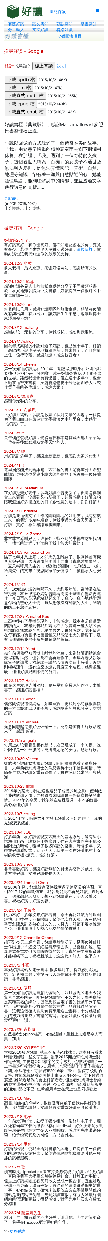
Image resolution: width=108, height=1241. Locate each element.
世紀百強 (58, 11)
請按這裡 (85, 249)
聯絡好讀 (64, 29)
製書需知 (89, 24)
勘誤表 (10, 198)
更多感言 (18, 1231)
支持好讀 (40, 29)
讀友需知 (40, 24)
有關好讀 (16, 24)
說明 (61, 66)
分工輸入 (16, 29)
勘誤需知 (64, 24)
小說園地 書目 (70, 36)
